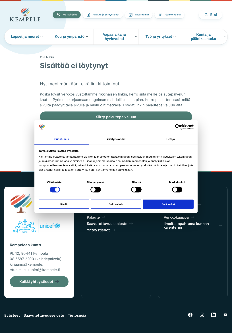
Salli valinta (116, 204)
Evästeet (12, 315)
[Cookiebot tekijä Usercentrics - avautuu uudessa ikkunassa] (178, 127)
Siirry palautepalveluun (116, 117)
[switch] (95, 189)
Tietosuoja (77, 315)
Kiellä (63, 204)
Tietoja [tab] (170, 139)
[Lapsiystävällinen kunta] (36, 226)
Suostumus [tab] (61, 139)
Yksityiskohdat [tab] (116, 139)
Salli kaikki (168, 204)
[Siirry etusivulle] (25, 14)
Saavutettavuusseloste (44, 315)
